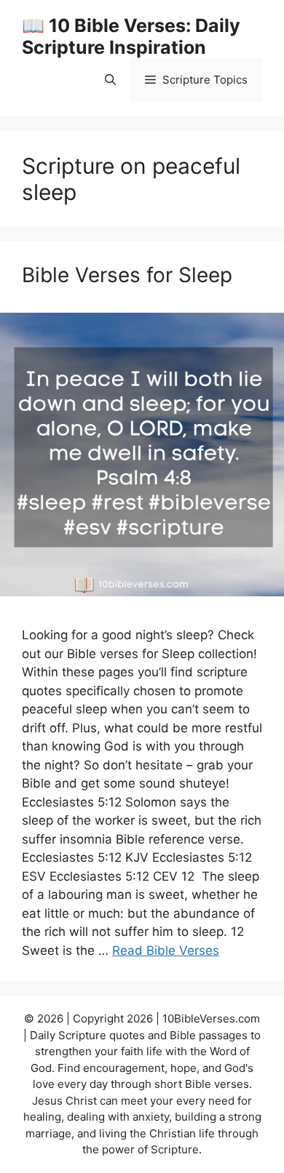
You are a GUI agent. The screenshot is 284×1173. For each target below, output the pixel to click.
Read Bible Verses (165, 950)
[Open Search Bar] (110, 80)
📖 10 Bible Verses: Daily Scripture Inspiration (131, 36)
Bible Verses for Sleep (127, 275)
